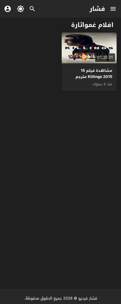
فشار (97, 9)
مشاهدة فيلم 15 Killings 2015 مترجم (93, 73)
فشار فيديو (87, 298)
